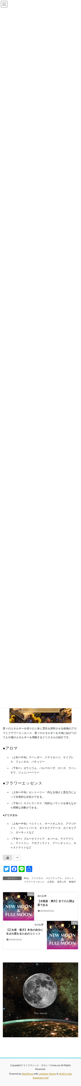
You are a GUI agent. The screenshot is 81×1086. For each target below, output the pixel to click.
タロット (69, 878)
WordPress (27, 1074)
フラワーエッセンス (34, 881)
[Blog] (18, 906)
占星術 (50, 881)
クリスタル (37, 878)
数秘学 (72, 881)
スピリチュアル (54, 878)
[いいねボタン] (7, 857)
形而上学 (61, 881)
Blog (26, 878)
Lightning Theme (47, 1074)
